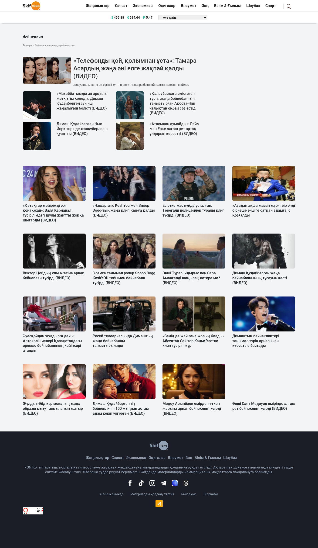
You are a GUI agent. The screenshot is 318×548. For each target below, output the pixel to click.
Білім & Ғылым (227, 5)
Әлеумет (188, 5)
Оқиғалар (166, 5)
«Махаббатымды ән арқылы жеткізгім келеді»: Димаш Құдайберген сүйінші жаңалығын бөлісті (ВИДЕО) (82, 100)
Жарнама (210, 494)
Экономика (143, 5)
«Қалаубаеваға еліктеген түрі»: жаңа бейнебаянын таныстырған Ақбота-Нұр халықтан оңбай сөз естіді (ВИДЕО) (173, 103)
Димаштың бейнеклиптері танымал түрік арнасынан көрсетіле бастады (255, 341)
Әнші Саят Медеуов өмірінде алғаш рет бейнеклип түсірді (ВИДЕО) (263, 406)
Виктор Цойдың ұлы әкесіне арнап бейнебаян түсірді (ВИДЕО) (53, 275)
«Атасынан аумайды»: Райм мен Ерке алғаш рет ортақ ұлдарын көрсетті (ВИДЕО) (175, 129)
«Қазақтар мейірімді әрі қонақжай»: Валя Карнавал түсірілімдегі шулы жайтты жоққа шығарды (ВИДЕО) (53, 212)
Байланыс (188, 494)
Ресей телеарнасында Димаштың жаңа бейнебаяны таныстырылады (123, 341)
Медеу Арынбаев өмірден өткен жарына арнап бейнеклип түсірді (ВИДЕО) (191, 408)
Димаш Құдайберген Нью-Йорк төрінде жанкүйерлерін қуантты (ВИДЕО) (82, 129)
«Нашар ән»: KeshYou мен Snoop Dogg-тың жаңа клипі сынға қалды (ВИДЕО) (124, 210)
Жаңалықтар (97, 5)
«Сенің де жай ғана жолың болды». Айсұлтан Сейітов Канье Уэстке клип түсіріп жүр (193, 341)
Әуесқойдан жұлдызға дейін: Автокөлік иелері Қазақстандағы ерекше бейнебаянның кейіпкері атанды (52, 343)
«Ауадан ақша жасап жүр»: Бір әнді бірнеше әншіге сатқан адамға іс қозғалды (263, 210)
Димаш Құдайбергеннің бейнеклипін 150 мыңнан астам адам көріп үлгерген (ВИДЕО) (121, 408)
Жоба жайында (111, 494)
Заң (205, 5)
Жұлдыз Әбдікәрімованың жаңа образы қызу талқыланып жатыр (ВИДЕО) (53, 408)
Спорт (270, 5)
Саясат (121, 5)
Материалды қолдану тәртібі (152, 494)
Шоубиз (253, 5)
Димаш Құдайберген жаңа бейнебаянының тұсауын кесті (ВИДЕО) (259, 278)
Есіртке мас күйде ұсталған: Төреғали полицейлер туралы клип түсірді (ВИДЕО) (193, 210)
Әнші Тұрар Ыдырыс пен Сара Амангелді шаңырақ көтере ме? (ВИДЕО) (191, 278)
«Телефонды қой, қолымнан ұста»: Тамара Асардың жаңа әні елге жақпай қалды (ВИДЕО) (134, 68)
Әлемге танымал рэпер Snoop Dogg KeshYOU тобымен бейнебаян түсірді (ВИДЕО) (124, 278)
